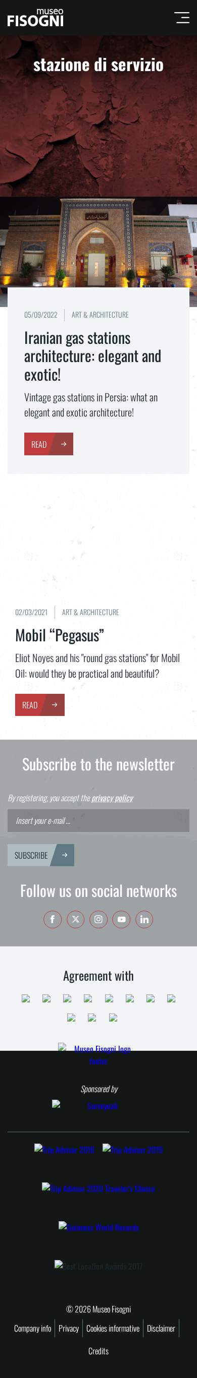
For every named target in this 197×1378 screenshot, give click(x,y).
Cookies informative (112, 1328)
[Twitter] (76, 920)
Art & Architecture (100, 314)
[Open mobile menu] (178, 17)
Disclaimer (161, 1328)
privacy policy (111, 798)
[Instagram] (98, 920)
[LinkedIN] (144, 920)
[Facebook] (52, 920)
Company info (32, 1328)
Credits (98, 1351)
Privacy (69, 1328)
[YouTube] (122, 920)
